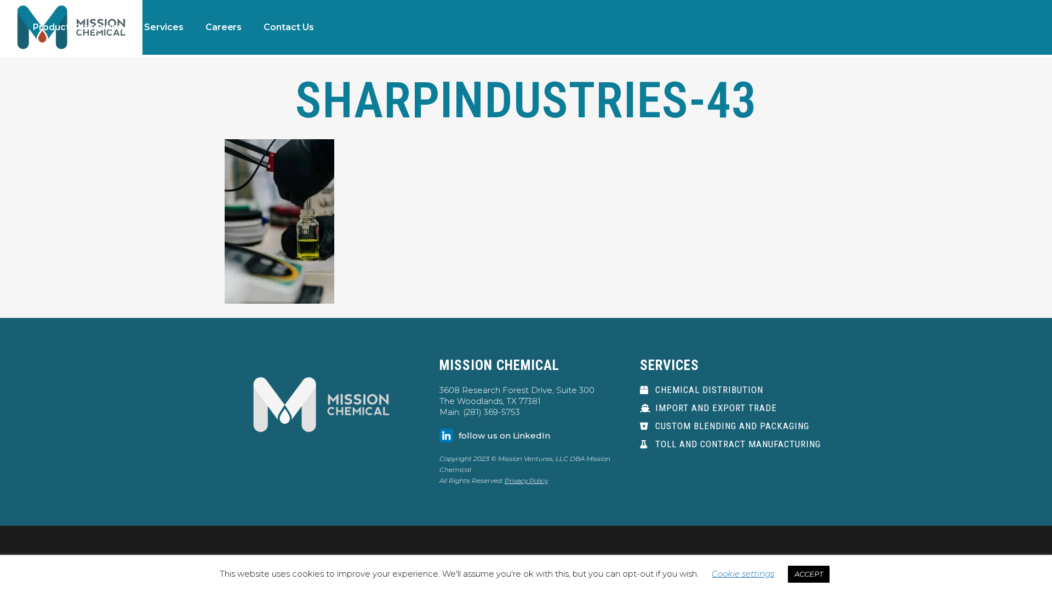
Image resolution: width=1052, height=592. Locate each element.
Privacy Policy (526, 480)
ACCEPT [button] (808, 574)
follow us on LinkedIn (504, 435)
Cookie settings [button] (743, 573)
